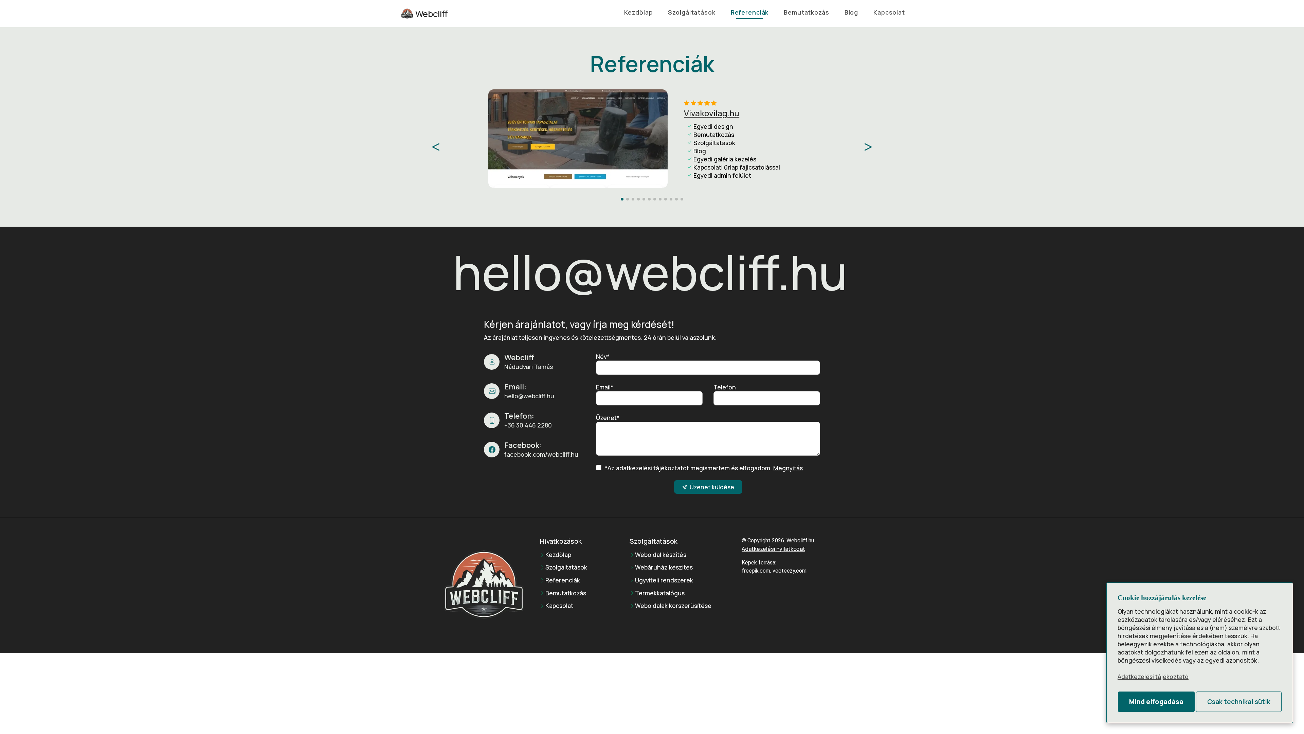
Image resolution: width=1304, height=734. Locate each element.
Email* (604, 387)
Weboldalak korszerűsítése (673, 606)
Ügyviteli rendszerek (664, 580)
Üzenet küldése (712, 487)
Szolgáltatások (691, 12)
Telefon (724, 387)
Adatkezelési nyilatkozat (773, 549)
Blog (851, 12)
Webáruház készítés (664, 567)
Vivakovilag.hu (711, 113)
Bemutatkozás (806, 12)
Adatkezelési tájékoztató (1153, 676)
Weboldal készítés (660, 555)
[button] (868, 147)
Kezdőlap (638, 12)
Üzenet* (607, 418)
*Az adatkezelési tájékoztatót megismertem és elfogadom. (704, 468)
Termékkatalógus (660, 593)
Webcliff (431, 14)
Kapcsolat (889, 12)
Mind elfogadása (1156, 701)
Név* (603, 356)
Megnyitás (788, 468)
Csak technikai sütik (1238, 701)
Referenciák (750, 12)
